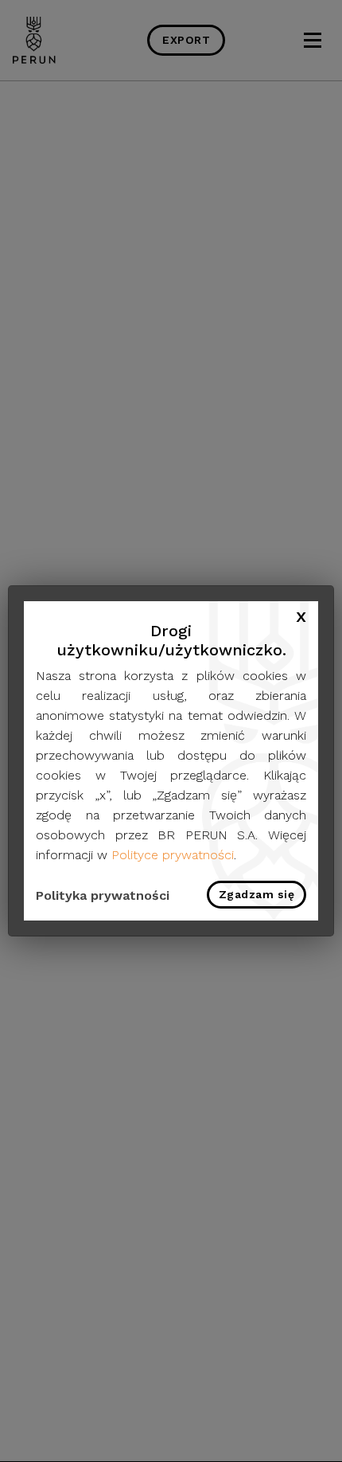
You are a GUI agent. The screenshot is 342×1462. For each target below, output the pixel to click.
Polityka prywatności (102, 895)
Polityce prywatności (172, 854)
